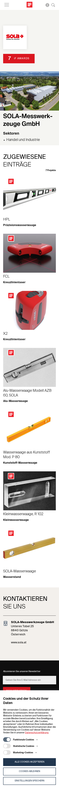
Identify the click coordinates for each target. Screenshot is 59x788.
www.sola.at (18, 642)
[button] (45, 5)
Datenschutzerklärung (36, 733)
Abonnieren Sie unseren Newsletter (21, 671)
